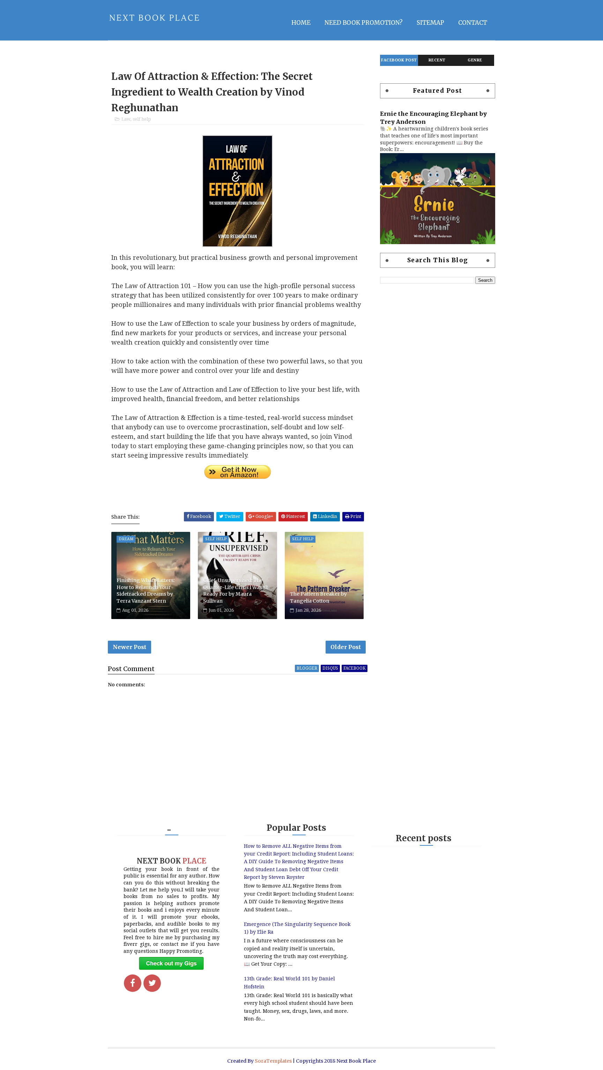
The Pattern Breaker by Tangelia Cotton (318, 597)
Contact (472, 23)
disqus (330, 668)
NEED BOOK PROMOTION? (364, 23)
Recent (437, 60)
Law (125, 119)
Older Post (345, 646)
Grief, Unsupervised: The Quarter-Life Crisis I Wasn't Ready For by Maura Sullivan (235, 590)
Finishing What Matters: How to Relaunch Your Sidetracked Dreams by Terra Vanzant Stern (145, 590)
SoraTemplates (273, 1061)
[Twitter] (152, 983)
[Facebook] (132, 983)
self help (142, 119)
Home (301, 23)
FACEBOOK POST (399, 60)
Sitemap (430, 23)
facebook (354, 668)
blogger (307, 668)
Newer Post (129, 646)
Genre (475, 60)
